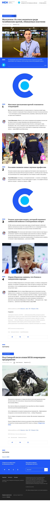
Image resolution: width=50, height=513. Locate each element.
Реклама (16, 477)
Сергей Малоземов (24, 332)
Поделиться (15, 24)
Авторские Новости (15, 332)
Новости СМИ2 (5, 457)
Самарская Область (22, 437)
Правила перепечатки (7, 495)
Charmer (8, 497)
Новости (23, 308)
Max (37, 308)
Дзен (27, 308)
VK (29, 308)
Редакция (4, 477)
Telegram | (33, 308)
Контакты (10, 477)
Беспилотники (14, 437)
